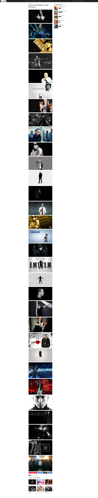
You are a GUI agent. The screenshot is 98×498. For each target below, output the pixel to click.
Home (29, 3)
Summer (60, 16)
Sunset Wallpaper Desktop (62, 11)
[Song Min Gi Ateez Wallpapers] (40, 488)
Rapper (37, 475)
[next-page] (30, 494)
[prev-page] (29, 494)
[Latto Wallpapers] (40, 481)
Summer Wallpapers (61, 15)
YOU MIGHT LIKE (31, 477)
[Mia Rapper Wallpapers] (48, 481)
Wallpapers (46, 490)
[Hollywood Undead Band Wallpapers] (32, 488)
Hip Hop (35, 475)
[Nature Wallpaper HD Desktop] (56, 8)
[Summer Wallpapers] (56, 17)
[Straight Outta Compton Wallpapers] (48, 488)
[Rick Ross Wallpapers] (32, 481)
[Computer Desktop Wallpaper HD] (56, 26)
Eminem (32, 475)
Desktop (60, 8)
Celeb (29, 490)
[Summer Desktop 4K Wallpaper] (56, 22)
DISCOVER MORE (37, 477)
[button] (79, 1)
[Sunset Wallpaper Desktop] (56, 13)
